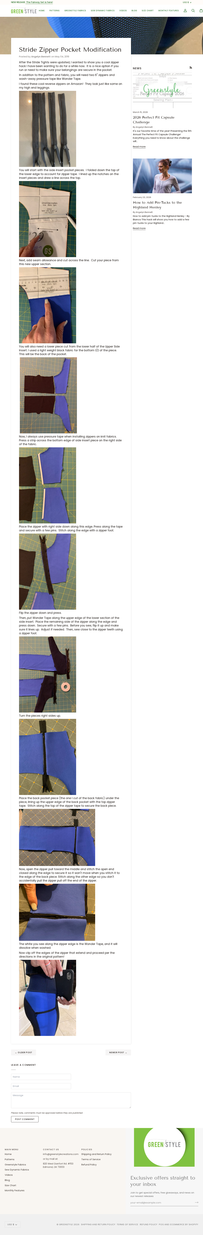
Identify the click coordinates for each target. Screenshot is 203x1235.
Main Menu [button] (12, 1149)
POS (161, 1224)
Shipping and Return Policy (96, 1154)
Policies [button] (86, 1149)
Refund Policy (89, 1164)
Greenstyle (66, 1224)
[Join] (195, 1202)
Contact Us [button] (51, 1149)
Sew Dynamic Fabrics (17, 1169)
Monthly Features (14, 1190)
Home (8, 1154)
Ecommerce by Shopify (184, 1224)
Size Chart (10, 1185)
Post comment (25, 1119)
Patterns (9, 1159)
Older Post (23, 1052)
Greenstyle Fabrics (15, 1164)
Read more (139, 146)
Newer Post (118, 1052)
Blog (7, 1180)
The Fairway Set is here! (39, 2)
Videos (9, 1175)
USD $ (186, 2)
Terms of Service (91, 1159)
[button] (54, 11)
